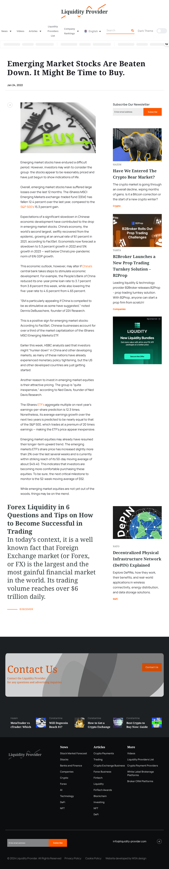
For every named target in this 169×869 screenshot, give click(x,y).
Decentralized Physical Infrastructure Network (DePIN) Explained (137, 559)
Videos (20, 31)
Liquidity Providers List (53, 31)
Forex (63, 784)
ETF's (40, 405)
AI (61, 790)
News (4, 31)
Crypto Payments (104, 753)
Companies (119, 309)
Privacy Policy (73, 858)
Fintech (98, 777)
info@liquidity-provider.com (129, 841)
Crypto (117, 205)
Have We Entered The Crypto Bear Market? (135, 174)
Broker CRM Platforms (140, 781)
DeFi (115, 598)
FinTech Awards (103, 790)
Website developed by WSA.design (125, 858)
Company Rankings (69, 31)
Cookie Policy (93, 858)
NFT (62, 808)
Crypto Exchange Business (109, 765)
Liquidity (99, 784)
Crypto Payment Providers (142, 765)
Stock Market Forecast (73, 753)
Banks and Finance (71, 765)
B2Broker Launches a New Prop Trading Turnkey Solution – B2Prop (134, 266)
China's (87, 266)
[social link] (159, 841)
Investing (99, 802)
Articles (33, 31)
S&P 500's (27, 207)
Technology (67, 796)
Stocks (64, 759)
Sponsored (152, 319)
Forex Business (102, 771)
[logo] (84, 11)
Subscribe (152, 111)
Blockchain (100, 796)
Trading (98, 759)
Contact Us (152, 667)
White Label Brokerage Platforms (140, 773)
